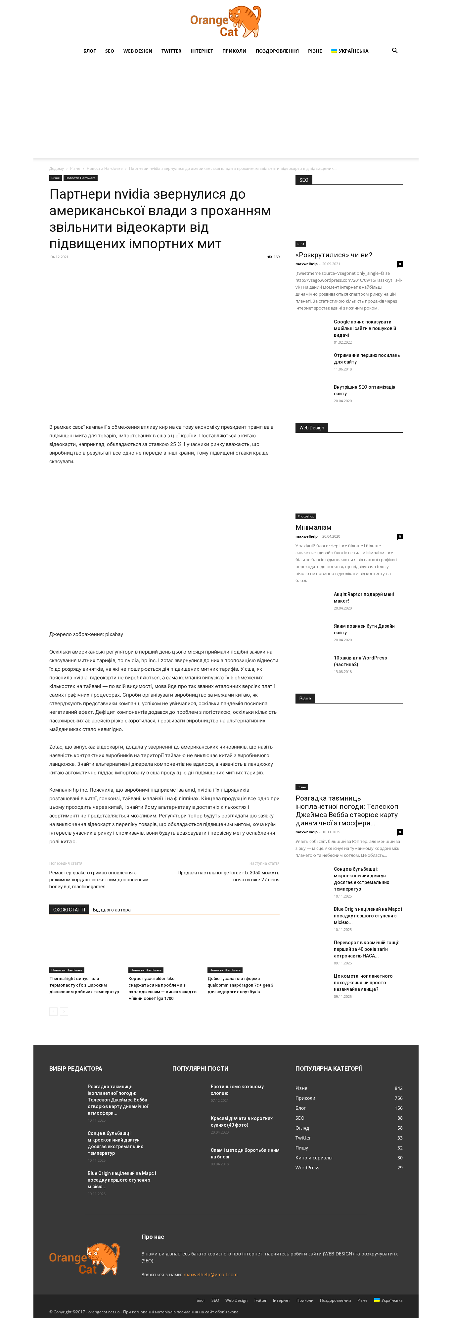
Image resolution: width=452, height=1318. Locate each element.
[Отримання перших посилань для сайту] (312, 363)
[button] (395, 51)
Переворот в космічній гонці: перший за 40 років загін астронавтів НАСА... (366, 949)
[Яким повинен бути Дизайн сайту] (312, 634)
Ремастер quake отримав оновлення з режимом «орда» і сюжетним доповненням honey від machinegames (99, 880)
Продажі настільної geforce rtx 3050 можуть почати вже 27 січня (228, 876)
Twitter (171, 51)
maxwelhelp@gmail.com (211, 1274)
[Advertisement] (226, 108)
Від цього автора (112, 909)
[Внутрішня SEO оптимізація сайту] (312, 395)
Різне (315, 51)
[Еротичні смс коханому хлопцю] (188, 1094)
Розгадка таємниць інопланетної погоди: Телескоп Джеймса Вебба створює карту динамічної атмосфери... (346, 810)
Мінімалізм (313, 527)
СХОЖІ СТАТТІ (69, 909)
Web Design (137, 51)
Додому (56, 168)
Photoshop (305, 516)
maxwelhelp (306, 263)
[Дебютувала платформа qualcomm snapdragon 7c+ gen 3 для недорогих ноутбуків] (243, 948)
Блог (89, 51)
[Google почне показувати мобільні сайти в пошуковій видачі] (312, 330)
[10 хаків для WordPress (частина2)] (312, 666)
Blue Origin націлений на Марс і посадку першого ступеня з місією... (368, 915)
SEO (109, 51)
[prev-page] (53, 1011)
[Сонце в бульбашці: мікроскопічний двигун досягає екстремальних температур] (312, 877)
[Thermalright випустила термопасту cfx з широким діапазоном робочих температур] (85, 948)
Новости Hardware (105, 168)
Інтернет (202, 51)
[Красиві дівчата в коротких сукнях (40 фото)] (188, 1126)
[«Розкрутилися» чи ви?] (349, 220)
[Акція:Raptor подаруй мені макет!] (312, 602)
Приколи (234, 51)
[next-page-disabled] (64, 1011)
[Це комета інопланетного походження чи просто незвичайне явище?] (312, 984)
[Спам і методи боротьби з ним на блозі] (187, 1157)
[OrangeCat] (226, 21)
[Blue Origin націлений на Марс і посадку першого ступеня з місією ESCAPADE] (312, 917)
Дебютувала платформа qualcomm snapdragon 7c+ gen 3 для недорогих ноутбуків (240, 985)
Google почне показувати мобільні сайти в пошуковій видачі (365, 328)
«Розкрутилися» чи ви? (333, 255)
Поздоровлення (277, 51)
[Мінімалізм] (349, 480)
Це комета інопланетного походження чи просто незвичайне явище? (363, 982)
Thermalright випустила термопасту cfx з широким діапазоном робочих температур (84, 985)
